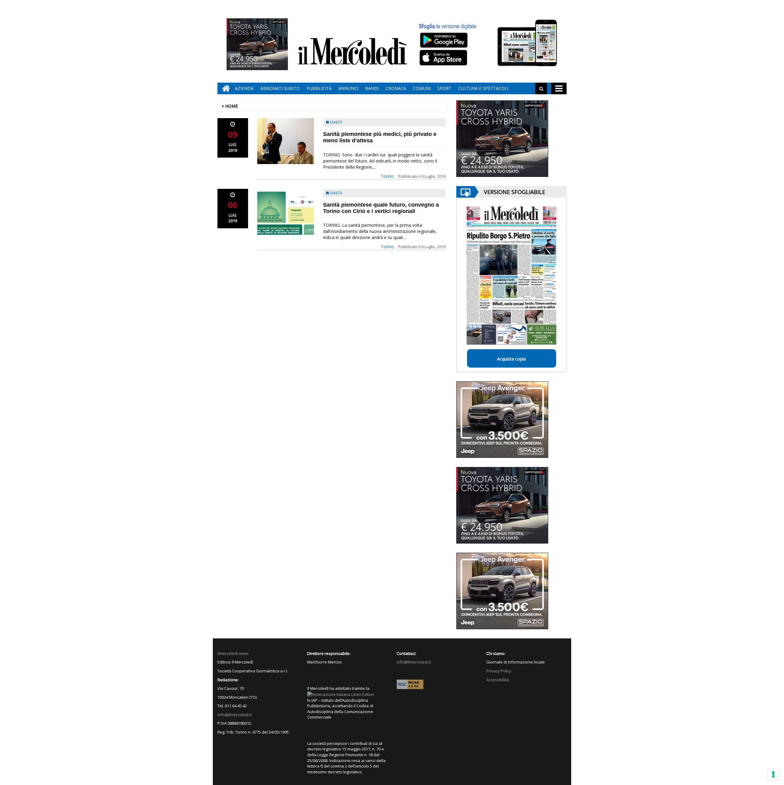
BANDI (372, 88)
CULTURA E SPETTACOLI (483, 88)
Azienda (244, 88)
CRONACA (396, 88)
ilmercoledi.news (233, 653)
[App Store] (444, 58)
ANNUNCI (348, 88)
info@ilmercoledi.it (234, 714)
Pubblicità (319, 88)
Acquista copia (511, 359)
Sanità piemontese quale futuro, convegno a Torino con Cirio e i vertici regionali (381, 208)
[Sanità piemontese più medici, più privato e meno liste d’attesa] (285, 141)
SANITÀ (336, 122)
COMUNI (422, 88)
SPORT (444, 88)
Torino (387, 176)
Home (231, 106)
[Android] (443, 40)
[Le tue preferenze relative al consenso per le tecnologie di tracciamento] (773, 774)
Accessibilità (497, 679)
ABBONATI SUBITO (280, 88)
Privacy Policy (498, 671)
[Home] (224, 88)
